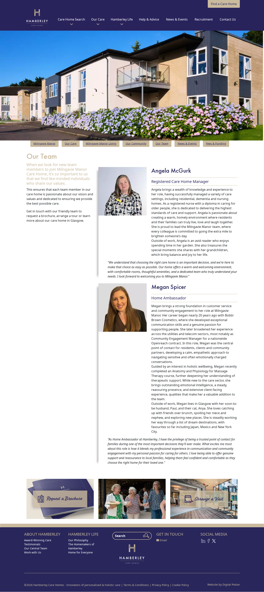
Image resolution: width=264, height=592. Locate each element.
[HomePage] (37, 17)
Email (163, 540)
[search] (146, 535)
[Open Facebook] (209, 540)
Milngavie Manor (44, 143)
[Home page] (132, 553)
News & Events (187, 143)
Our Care (71, 143)
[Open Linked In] (203, 540)
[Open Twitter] (214, 540)
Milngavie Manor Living (101, 143)
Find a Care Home (224, 4)
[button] (71, 21)
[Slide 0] (131, 135)
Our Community (136, 143)
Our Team (162, 143)
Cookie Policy (180, 585)
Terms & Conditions (136, 585)
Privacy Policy (160, 585)
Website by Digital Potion (223, 584)
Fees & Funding (216, 143)
